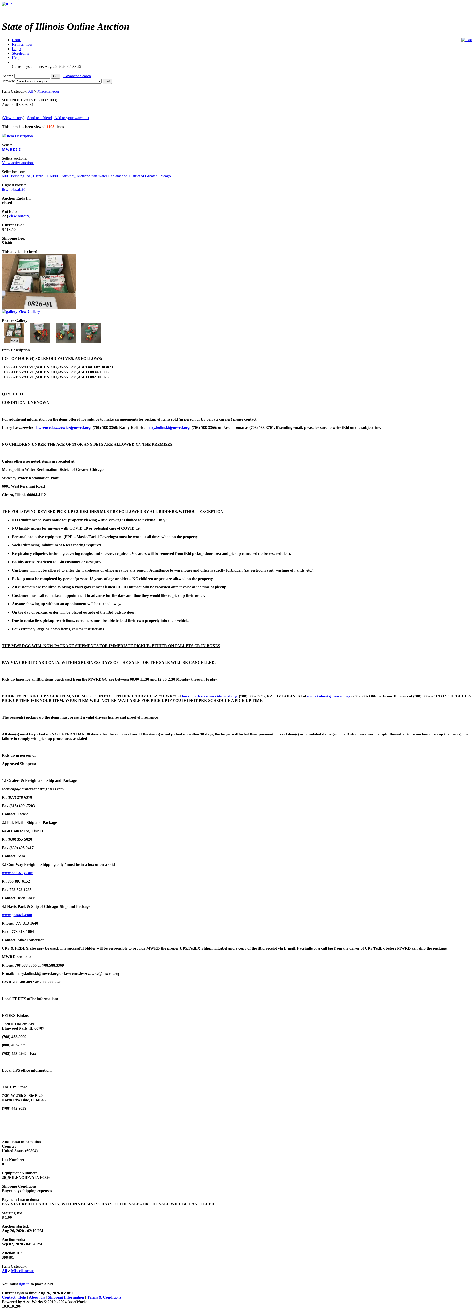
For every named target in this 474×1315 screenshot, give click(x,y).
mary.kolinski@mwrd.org (168, 427)
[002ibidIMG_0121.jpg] (40, 341)
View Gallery (28, 311)
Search (8, 76)
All (30, 91)
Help (22, 1297)
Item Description (20, 136)
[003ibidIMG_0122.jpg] (66, 341)
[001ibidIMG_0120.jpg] (15, 341)
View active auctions (18, 163)
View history (13, 118)
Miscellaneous (48, 91)
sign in (24, 1284)
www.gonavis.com (17, 915)
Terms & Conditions (104, 1297)
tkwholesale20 (13, 189)
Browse (9, 81)
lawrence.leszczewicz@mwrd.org (63, 427)
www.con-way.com (17, 873)
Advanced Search (77, 76)
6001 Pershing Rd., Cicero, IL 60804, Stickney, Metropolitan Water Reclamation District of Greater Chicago (86, 176)
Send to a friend (39, 118)
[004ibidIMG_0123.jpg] (91, 341)
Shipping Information (66, 1297)
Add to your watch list (71, 118)
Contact (9, 1297)
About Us (37, 1297)
